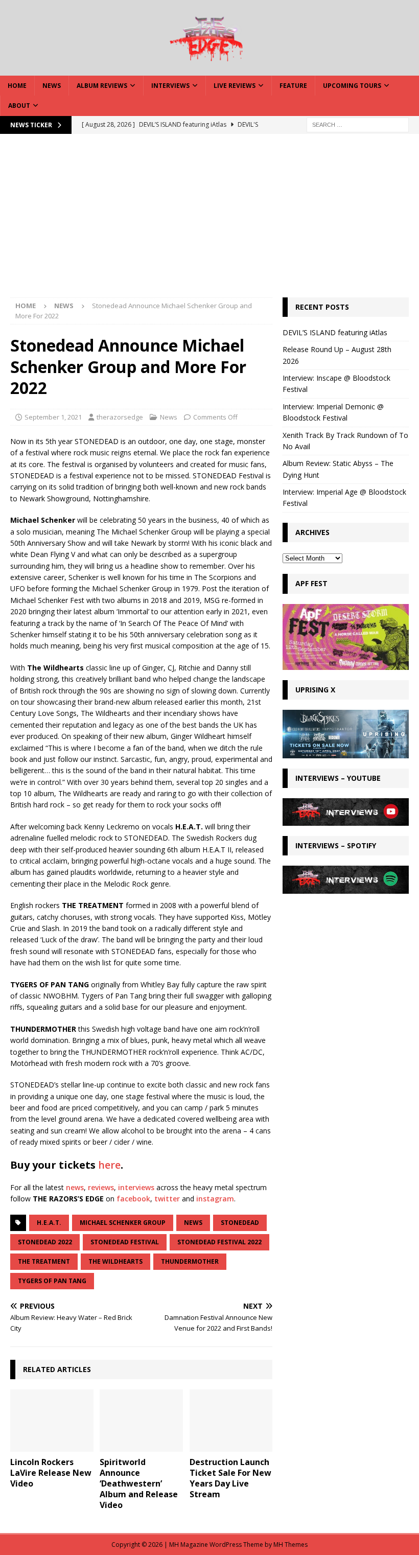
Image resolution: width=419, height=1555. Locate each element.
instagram (215, 1198)
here (109, 1165)
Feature (293, 85)
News (51, 85)
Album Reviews (102, 85)
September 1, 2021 (53, 417)
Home (17, 85)
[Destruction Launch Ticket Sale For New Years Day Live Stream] (231, 1420)
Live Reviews (234, 85)
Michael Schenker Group (123, 1222)
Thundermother (190, 1261)
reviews (101, 1187)
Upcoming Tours (352, 85)
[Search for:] (358, 124)
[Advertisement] (209, 220)
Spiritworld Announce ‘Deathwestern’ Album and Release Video (139, 1483)
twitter (167, 1198)
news (75, 1187)
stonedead (240, 1222)
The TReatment (44, 1261)
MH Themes (290, 1544)
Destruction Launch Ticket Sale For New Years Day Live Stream (230, 1477)
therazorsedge (120, 417)
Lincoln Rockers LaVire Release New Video (50, 1472)
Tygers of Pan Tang (52, 1281)
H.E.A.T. (49, 1222)
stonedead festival (124, 1242)
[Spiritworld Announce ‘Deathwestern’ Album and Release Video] (141, 1420)
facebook (133, 1198)
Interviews (170, 85)
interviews (136, 1187)
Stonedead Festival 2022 (219, 1242)
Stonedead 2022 (45, 1242)
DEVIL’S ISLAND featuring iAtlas (335, 332)
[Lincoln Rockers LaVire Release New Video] (52, 1420)
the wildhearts (115, 1261)
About (19, 105)
